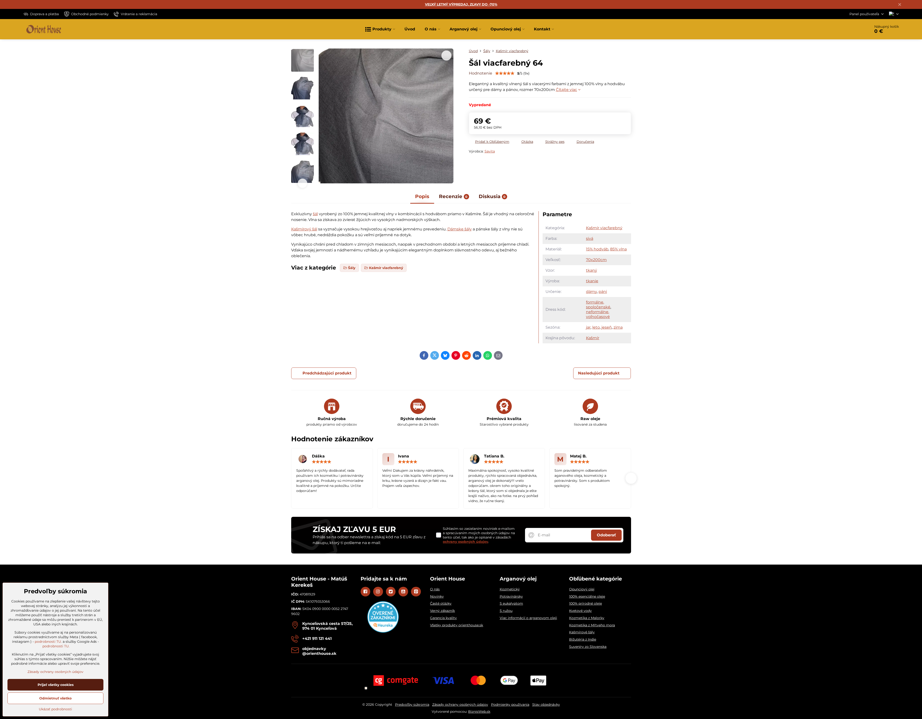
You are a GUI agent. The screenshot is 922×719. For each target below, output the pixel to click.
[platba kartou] (461, 680)
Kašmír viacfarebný (604, 228)
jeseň (606, 327)
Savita (490, 151)
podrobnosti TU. (48, 641)
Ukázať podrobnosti (55, 709)
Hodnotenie (480, 73)
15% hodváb (597, 249)
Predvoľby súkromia (412, 704)
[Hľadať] (853, 29)
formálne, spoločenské (598, 304)
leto (596, 327)
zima (618, 327)
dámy (591, 291)
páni (603, 291)
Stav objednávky (546, 704)
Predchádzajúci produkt (327, 373)
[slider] (504, 73)
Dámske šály (459, 229)
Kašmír (592, 338)
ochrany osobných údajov (465, 541)
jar (588, 327)
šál (315, 214)
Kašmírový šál (304, 229)
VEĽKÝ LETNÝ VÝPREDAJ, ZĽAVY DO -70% (461, 4)
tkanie (592, 281)
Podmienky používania (510, 704)
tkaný (591, 270)
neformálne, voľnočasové (598, 314)
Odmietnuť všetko (55, 698)
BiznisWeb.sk (479, 711)
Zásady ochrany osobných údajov (460, 704)
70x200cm (596, 259)
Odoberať (606, 535)
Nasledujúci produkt (598, 373)
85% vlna (618, 249)
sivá (589, 238)
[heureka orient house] (383, 631)
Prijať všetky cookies (56, 685)
